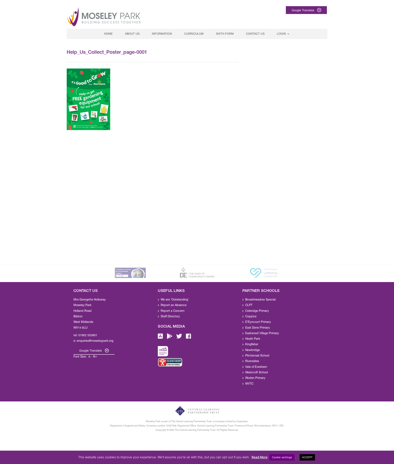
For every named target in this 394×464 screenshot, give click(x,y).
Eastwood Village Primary (262, 333)
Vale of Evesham (256, 367)
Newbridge (252, 350)
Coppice (251, 316)
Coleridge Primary (257, 311)
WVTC (249, 384)
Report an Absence (174, 305)
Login (281, 33)
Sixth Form (225, 33)
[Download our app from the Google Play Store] (170, 337)
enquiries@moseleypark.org (95, 341)
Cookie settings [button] (282, 457)
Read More (260, 457)
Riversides (252, 361)
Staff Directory (170, 316)
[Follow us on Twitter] (179, 337)
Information (162, 33)
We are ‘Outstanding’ (175, 299)
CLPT (248, 305)
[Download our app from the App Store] (160, 337)
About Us (132, 33)
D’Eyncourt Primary (258, 322)
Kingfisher (251, 344)
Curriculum (194, 33)
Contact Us (255, 33)
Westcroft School (256, 372)
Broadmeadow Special (260, 299)
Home (108, 33)
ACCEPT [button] (307, 457)
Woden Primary (255, 378)
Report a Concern (172, 311)
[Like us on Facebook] (188, 337)
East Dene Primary (257, 328)
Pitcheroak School (257, 355)
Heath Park (252, 339)
